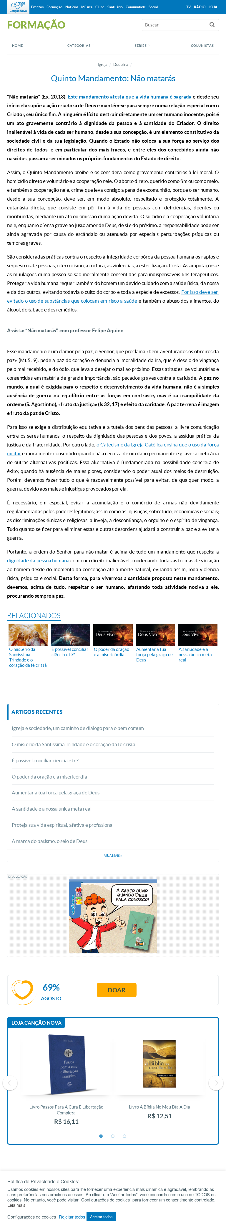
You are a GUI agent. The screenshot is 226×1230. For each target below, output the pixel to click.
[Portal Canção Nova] (18, 7)
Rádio (200, 7)
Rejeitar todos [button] (72, 1216)
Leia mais (16, 1205)
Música (86, 7)
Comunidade (136, 7)
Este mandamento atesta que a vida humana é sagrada (130, 96)
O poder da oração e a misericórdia (49, 776)
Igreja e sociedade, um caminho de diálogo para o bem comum (78, 728)
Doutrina (120, 64)
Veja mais (113, 855)
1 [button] (101, 1136)
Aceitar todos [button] (101, 1216)
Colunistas (202, 45)
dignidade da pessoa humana (38, 560)
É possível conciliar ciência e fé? (45, 760)
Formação (54, 7)
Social (153, 7)
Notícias (71, 7)
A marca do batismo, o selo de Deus (49, 841)
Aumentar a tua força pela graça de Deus (55, 792)
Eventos (37, 7)
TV (188, 7)
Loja (213, 7)
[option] (66, 1083)
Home (17, 45)
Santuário (115, 7)
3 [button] (124, 1136)
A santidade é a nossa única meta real (52, 808)
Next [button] (216, 1083)
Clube (99, 7)
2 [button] (113, 1136)
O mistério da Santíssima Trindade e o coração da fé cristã (73, 744)
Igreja (102, 64)
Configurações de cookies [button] (31, 1216)
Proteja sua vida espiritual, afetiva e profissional (63, 825)
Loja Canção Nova (36, 1023)
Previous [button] (10, 1083)
